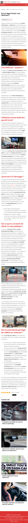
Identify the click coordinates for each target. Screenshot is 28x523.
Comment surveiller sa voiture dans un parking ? (12, 422)
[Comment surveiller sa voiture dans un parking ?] (14, 411)
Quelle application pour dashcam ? (10, 476)
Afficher (9, 19)
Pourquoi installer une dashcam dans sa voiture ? (13, 503)
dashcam (12, 185)
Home (3, 9)
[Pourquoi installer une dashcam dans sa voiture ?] (14, 491)
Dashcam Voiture (17, 514)
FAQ (7, 9)
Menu (2, 4)
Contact (16, 521)
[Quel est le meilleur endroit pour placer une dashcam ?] (14, 437)
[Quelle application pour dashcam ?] (14, 464)
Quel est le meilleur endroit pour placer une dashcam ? (13, 449)
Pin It (22, 395)
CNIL (25, 198)
